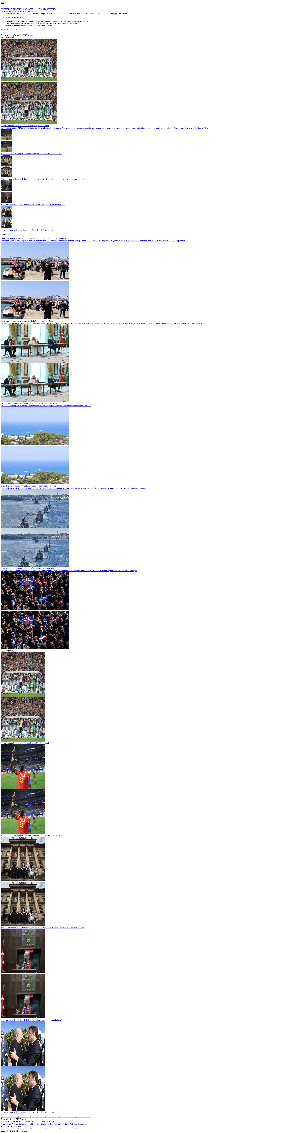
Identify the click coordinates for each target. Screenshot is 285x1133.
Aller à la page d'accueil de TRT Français (17, 35)
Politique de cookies (78, 1124)
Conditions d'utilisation (37, 1124)
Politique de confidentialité (58, 1124)
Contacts (17, 1124)
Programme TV (7, 1124)
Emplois (24, 1124)
